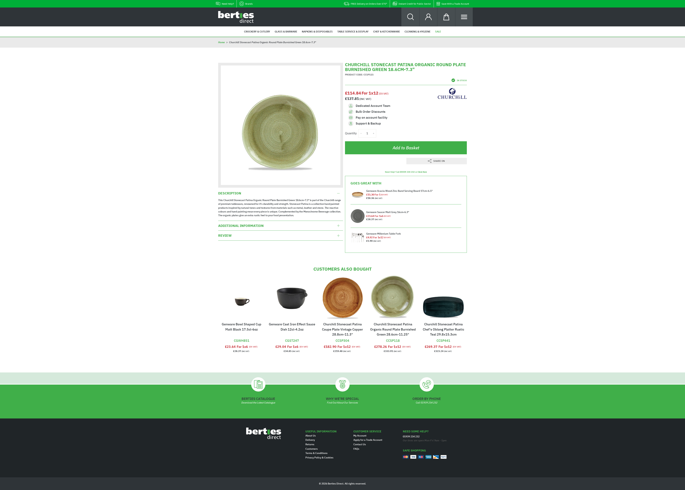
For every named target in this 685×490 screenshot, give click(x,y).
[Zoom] (280, 125)
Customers (311, 448)
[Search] (410, 17)
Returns (309, 444)
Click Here (422, 172)
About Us (310, 435)
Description (229, 193)
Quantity (351, 133)
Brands (249, 3)
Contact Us (359, 444)
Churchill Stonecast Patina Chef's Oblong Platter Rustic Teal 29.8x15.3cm (443, 329)
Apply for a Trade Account (367, 439)
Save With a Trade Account (455, 3)
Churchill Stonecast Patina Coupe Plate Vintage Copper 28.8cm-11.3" (342, 329)
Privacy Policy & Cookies (319, 457)
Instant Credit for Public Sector (415, 3)
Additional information (241, 226)
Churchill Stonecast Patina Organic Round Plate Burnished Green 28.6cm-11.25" (393, 329)
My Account (359, 435)
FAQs (356, 448)
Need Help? (228, 3)
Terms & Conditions (316, 453)
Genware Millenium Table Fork (383, 233)
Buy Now (241, 336)
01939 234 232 (407, 172)
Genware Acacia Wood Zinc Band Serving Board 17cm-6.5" (399, 190)
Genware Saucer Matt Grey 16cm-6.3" (387, 212)
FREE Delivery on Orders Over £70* (369, 3)
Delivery (310, 439)
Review (225, 235)
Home (221, 42)
